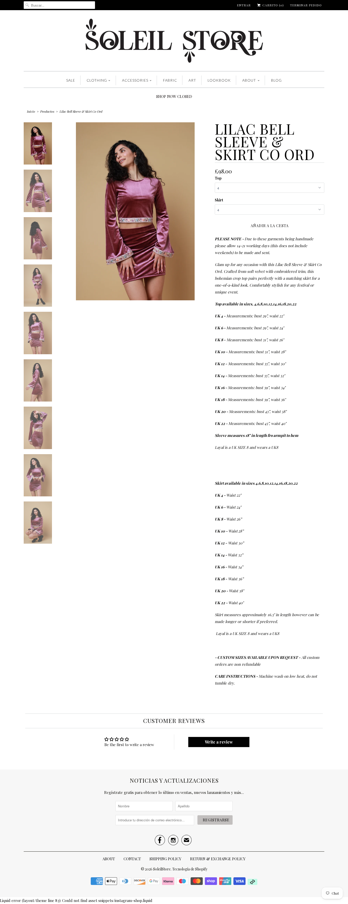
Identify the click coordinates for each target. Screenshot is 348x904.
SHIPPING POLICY (165, 858)
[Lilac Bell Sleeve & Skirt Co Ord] (135, 211)
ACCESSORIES (135, 80)
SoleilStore (162, 869)
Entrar (244, 5)
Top (218, 178)
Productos (47, 111)
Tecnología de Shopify (189, 869)
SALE (70, 80)
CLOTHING (97, 80)
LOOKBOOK (219, 80)
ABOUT (249, 80)
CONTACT (132, 858)
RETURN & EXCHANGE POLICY (218, 858)
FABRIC (170, 80)
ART (192, 80)
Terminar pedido (306, 5)
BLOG (276, 80)
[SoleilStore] (174, 42)
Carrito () (272, 5)
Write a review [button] (219, 742)
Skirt (219, 200)
